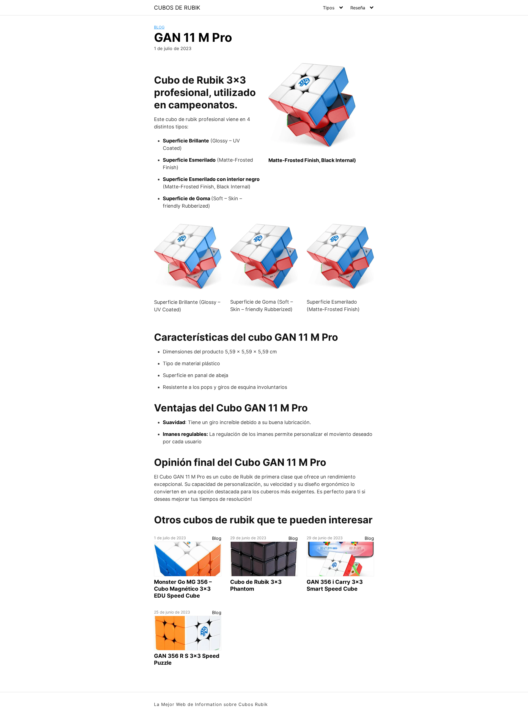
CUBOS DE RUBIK (177, 7)
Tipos (328, 7)
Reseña (357, 7)
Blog (159, 27)
